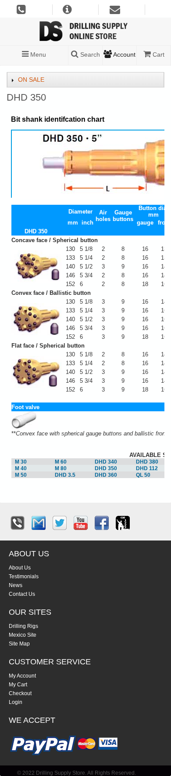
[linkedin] (123, 523)
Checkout (20, 693)
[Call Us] (18, 523)
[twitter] (60, 523)
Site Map (19, 644)
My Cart (18, 685)
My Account (22, 676)
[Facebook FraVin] (102, 523)
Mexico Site (22, 635)
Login (15, 702)
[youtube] (81, 523)
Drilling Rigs (23, 626)
